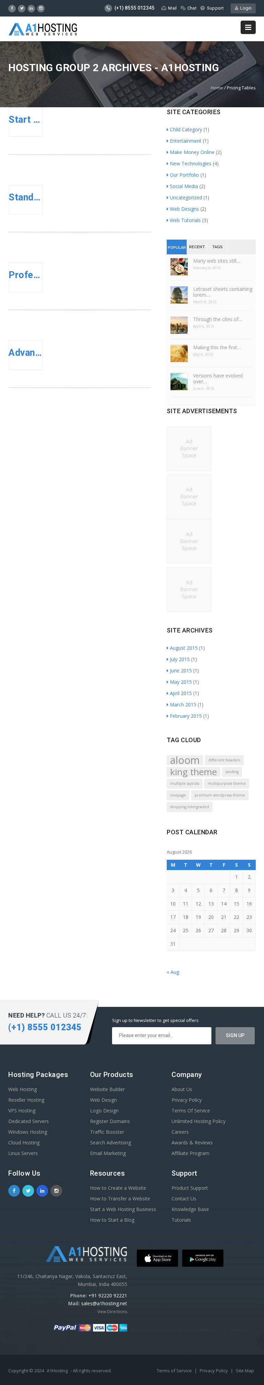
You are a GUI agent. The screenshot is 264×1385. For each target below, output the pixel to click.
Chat (192, 8)
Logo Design (104, 1110)
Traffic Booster (107, 1132)
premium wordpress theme (220, 795)
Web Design (103, 1100)
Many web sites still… (216, 261)
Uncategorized (186, 197)
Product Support (190, 1188)
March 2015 (183, 704)
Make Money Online (192, 152)
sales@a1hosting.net (104, 1303)
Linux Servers (23, 1153)
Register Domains (110, 1121)
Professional (25, 275)
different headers (224, 760)
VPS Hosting (21, 1110)
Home (217, 88)
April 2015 (181, 693)
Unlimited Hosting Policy (199, 1121)
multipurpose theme (227, 783)
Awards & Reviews (192, 1142)
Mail (172, 8)
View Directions (112, 1312)
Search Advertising (110, 1142)
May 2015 (181, 682)
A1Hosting (57, 1370)
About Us (182, 1089)
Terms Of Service (191, 1110)
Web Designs (184, 209)
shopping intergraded (189, 806)
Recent (197, 247)
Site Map (245, 1370)
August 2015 (184, 648)
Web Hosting (22, 1089)
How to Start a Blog (112, 1220)
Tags (217, 247)
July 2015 (180, 659)
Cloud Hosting (24, 1142)
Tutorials (181, 1220)
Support (215, 8)
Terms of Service (175, 1370)
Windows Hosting (27, 1132)
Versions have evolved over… (218, 378)
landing (232, 771)
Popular (177, 247)
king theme (193, 772)
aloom (185, 760)
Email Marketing (108, 1153)
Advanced (25, 352)
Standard (25, 197)
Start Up (25, 119)
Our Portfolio (184, 175)
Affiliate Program (190, 1153)
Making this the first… (217, 347)
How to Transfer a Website (120, 1198)
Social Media (184, 186)
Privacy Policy (187, 1100)
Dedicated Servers (28, 1121)
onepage (178, 795)
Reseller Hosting (26, 1100)
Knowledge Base (190, 1209)
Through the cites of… (217, 319)
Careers (180, 1132)
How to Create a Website (118, 1188)
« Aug (173, 972)
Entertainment (185, 141)
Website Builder (107, 1089)
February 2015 (186, 716)
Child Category (186, 129)
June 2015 (181, 670)
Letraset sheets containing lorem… (222, 292)
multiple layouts (184, 783)
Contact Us (184, 1198)
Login (245, 8)
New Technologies (190, 163)
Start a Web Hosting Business (123, 1209)
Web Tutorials (185, 220)
